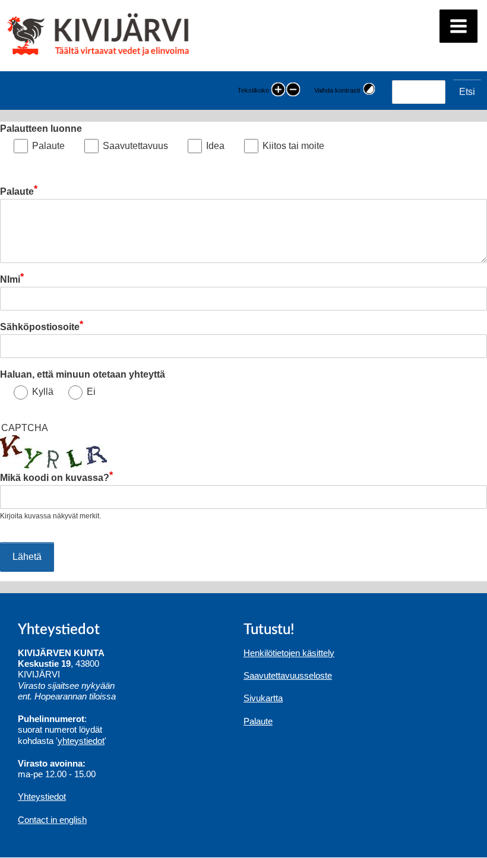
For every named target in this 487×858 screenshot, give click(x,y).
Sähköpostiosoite (40, 327)
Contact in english (52, 820)
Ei (91, 392)
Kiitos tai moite (293, 146)
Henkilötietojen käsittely (289, 653)
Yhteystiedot (42, 796)
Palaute (48, 146)
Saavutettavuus (135, 146)
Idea (215, 146)
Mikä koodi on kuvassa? (54, 478)
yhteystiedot (81, 741)
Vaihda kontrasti (337, 90)
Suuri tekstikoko (278, 90)
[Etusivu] (100, 35)
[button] (458, 26)
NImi (10, 279)
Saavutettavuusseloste (288, 675)
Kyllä (42, 392)
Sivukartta (263, 698)
